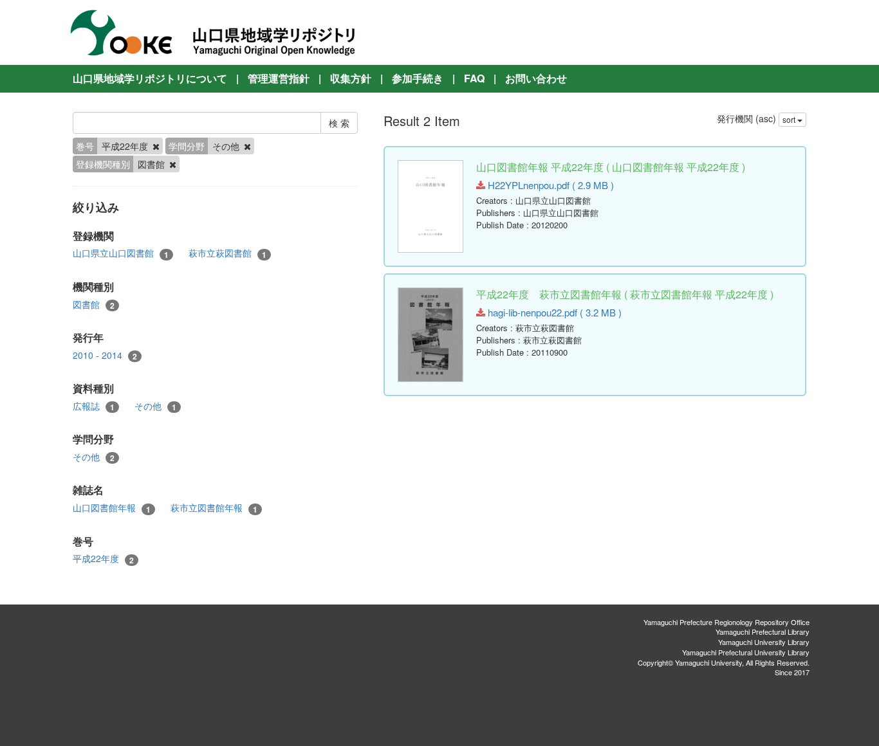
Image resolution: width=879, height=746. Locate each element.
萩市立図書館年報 (214, 507)
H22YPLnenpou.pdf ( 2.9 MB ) (549, 185)
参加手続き (417, 78)
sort (789, 119)
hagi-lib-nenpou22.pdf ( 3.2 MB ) (553, 312)
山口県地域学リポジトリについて (150, 78)
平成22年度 (103, 558)
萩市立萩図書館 (227, 253)
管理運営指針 (279, 78)
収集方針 (350, 78)
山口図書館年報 (112, 507)
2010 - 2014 (105, 355)
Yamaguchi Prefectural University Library (746, 652)
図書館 (94, 304)
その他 (155, 406)
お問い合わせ (536, 78)
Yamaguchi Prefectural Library (763, 631)
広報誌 (94, 406)
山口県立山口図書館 (121, 253)
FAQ (474, 78)
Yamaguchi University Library (764, 642)
